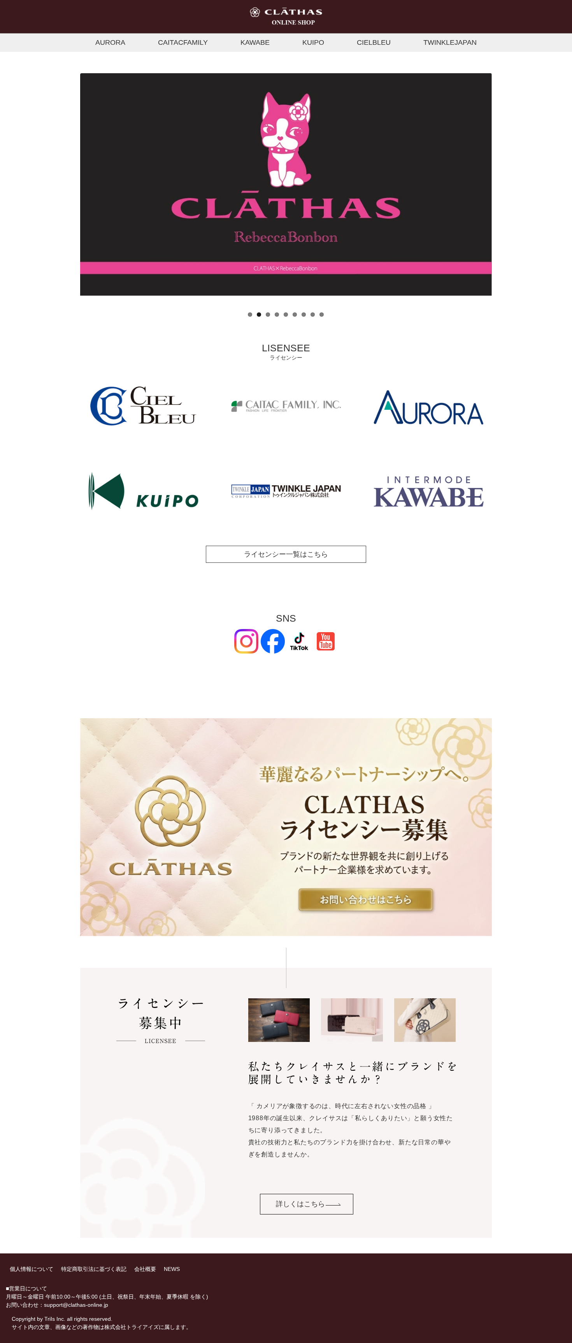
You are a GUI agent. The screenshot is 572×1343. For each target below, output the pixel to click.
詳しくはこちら (300, 1204)
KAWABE (255, 42)
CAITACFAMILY (183, 42)
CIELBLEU (374, 42)
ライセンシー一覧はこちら (286, 554)
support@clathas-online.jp (76, 1305)
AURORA (110, 42)
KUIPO (313, 42)
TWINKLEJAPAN (450, 42)
